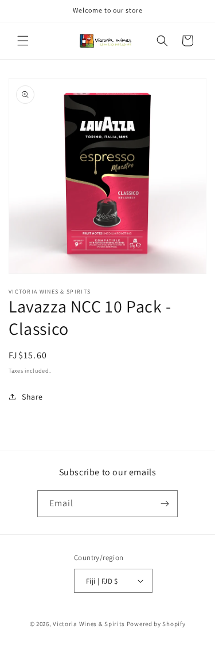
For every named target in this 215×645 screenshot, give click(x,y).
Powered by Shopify (156, 624)
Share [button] (32, 397)
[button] (23, 40)
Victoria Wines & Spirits (89, 624)
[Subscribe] (164, 503)
